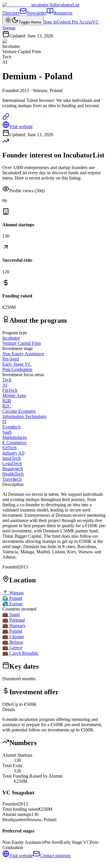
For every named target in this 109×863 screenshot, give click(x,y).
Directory (11, 12)
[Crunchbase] (5, 118)
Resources (62, 12)
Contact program (55, 855)
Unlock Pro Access (74, 21)
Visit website (21, 126)
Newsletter (37, 12)
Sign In (50, 21)
